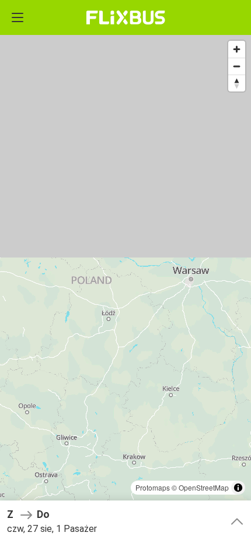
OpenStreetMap (204, 487)
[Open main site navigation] (17, 17)
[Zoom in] (236, 49)
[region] (125, 271)
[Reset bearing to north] (236, 83)
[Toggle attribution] (238, 488)
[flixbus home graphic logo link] (126, 17)
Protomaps (152, 487)
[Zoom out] (236, 66)
